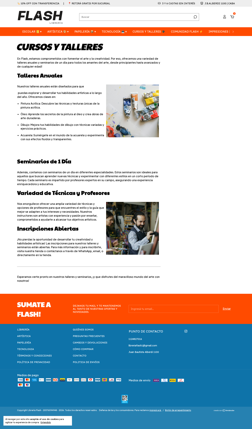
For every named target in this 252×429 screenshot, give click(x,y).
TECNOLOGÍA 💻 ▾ (114, 31)
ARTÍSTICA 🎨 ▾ (58, 31)
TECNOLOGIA (25, 349)
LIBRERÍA (23, 329)
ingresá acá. (155, 410)
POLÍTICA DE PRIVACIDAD (33, 362)
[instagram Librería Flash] (186, 331)
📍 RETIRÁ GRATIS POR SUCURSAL (89, 3)
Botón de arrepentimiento (178, 410)
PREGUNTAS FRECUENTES (89, 336)
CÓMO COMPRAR (83, 349)
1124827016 (135, 339)
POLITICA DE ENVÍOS (86, 362)
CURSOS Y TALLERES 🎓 (149, 31)
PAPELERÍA (24, 342)
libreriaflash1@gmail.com (143, 345)
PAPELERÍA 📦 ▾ (85, 31)
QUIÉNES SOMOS (83, 329)
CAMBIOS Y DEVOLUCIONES (90, 342)
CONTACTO (79, 355)
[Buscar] (195, 17)
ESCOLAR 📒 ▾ (31, 31)
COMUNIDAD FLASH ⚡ (187, 31)
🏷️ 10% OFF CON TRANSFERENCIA (38, 3)
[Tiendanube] (224, 410)
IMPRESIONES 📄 (220, 31)
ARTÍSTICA (24, 336)
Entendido (46, 422)
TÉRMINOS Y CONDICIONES (34, 355)
